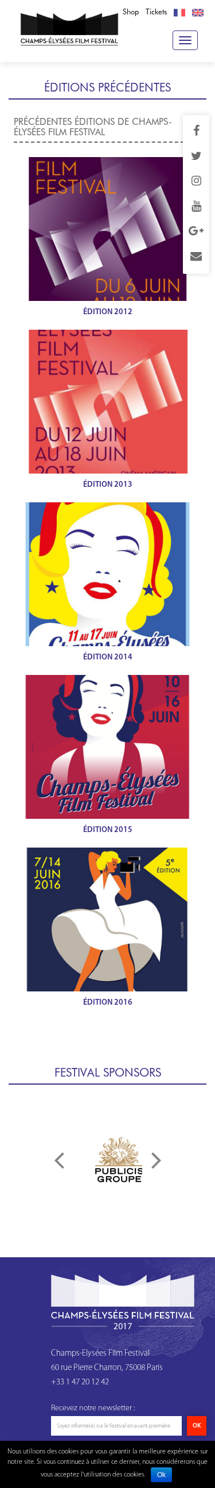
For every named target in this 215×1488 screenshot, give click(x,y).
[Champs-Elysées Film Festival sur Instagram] (196, 182)
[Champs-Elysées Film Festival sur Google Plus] (196, 232)
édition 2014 (107, 657)
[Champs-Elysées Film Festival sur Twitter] (196, 157)
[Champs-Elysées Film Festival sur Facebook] (196, 132)
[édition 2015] (108, 747)
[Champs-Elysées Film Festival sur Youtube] (196, 207)
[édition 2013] (108, 402)
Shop (131, 11)
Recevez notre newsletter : (93, 1408)
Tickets (156, 11)
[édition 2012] (108, 229)
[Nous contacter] (196, 257)
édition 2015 (107, 830)
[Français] (179, 12)
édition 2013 (107, 484)
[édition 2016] (108, 919)
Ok (161, 1475)
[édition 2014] (108, 574)
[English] (198, 12)
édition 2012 (107, 312)
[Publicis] (119, 1159)
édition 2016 (107, 1002)
